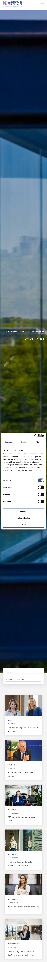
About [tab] (38, 442)
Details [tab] (23, 442)
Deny (23, 525)
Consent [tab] (8, 442)
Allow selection (23, 518)
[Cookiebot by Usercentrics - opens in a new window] (34, 435)
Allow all (23, 511)
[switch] (41, 487)
